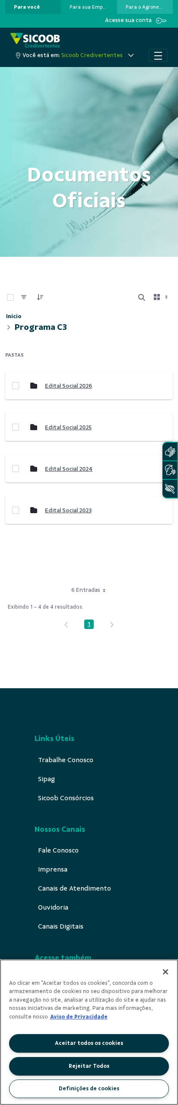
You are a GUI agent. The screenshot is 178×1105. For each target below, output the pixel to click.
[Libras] (169, 451)
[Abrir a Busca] (142, 297)
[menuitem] (26, 7)
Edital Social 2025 (68, 427)
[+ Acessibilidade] (169, 489)
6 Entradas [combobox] (85, 590)
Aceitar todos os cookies (89, 1043)
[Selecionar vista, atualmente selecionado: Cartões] (161, 297)
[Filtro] (24, 297)
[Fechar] (165, 971)
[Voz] (169, 470)
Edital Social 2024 (68, 469)
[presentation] (33, 7)
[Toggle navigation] (158, 55)
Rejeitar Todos (89, 1066)
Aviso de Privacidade (79, 1017)
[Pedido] (40, 297)
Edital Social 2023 (68, 510)
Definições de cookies (89, 1089)
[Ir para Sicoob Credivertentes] (35, 41)
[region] (89, 1032)
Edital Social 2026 (68, 386)
